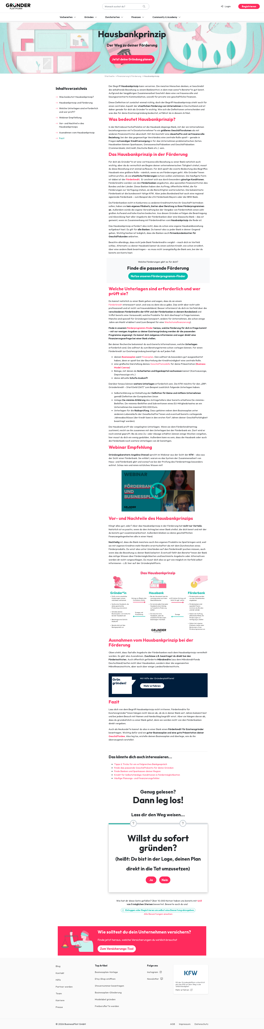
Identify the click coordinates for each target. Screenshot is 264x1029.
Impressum (184, 1024)
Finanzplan (147, 356)
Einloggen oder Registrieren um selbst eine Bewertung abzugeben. (159, 910)
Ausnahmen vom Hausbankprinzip (77, 132)
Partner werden (64, 986)
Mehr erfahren (152, 685)
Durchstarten (112, 17)
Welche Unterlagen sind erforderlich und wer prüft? (78, 110)
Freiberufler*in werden (107, 1006)
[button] (227, 6)
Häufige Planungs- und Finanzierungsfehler (137, 778)
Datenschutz (201, 1024)
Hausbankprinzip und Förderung (76, 102)
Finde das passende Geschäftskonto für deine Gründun (144, 767)
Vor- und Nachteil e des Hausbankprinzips (71, 125)
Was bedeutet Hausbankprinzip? (76, 96)
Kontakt (60, 973)
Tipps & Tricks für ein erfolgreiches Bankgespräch (140, 764)
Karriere (60, 1000)
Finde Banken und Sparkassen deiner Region (137, 771)
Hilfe (58, 979)
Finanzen (136, 17)
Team (59, 993)
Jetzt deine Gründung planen (132, 59)
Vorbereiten (66, 17)
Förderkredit (115, 304)
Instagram (153, 972)
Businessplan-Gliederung (108, 992)
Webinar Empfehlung (70, 117)
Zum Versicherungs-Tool (116, 949)
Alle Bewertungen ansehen (158, 913)
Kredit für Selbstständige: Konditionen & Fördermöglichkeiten (147, 774)
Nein (165, 880)
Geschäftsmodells (160, 363)
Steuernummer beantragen (109, 985)
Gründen (89, 17)
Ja (151, 880)
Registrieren (249, 6)
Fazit (61, 138)
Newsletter (153, 978)
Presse (59, 1007)
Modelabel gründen (105, 999)
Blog (58, 966)
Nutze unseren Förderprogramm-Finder (158, 276)
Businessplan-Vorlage (106, 972)
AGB (172, 1024)
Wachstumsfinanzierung (177, 322)
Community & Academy (165, 17)
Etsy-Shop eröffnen (105, 978)
